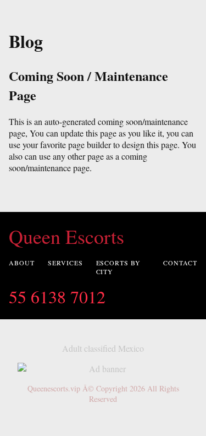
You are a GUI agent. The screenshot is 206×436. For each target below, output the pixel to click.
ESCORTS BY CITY (118, 267)
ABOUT (22, 262)
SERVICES (65, 262)
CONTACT (180, 262)
